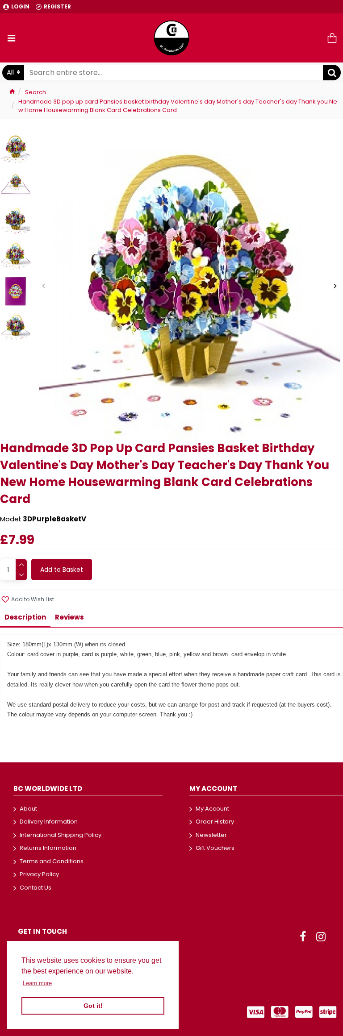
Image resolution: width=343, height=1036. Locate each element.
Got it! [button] (93, 1005)
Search (35, 92)
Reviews (69, 617)
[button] (43, 286)
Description (25, 617)
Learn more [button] (37, 983)
